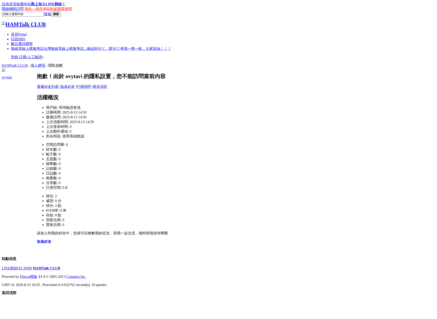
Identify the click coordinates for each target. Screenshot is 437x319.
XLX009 (24, 268)
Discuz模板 (28, 276)
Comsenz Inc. (76, 276)
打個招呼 (83, 87)
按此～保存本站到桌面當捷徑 (48, 9)
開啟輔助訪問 (13, 9)
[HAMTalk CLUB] (24, 24)
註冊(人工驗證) (31, 57)
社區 (18, 39)
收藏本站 (23, 4)
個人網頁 (38, 65)
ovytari (7, 77)
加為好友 (67, 87)
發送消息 (100, 87)
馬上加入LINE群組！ (48, 4)
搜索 (47, 14)
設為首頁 (9, 4)
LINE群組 (10, 268)
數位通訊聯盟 (22, 44)
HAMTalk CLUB (15, 65)
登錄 (14, 57)
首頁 (19, 34)
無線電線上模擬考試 (91, 49)
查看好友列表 (48, 87)
